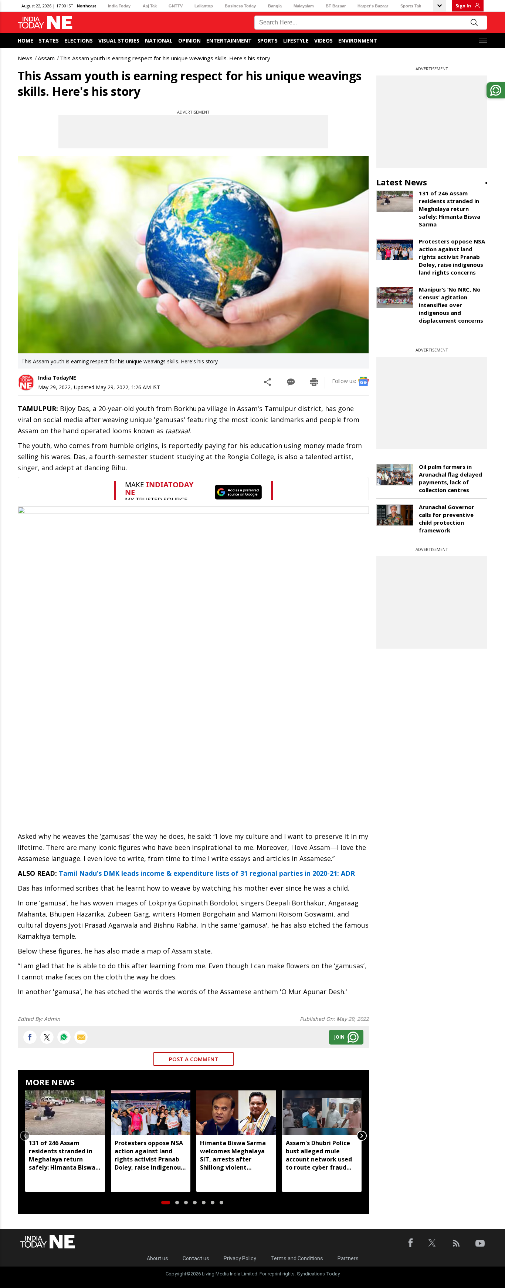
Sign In (463, 6)
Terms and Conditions (297, 1258)
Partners (348, 1258)
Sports (267, 40)
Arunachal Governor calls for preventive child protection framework (446, 518)
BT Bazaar (336, 6)
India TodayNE (57, 377)
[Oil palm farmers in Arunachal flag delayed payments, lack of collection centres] (395, 474)
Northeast (86, 6)
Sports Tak (410, 6)
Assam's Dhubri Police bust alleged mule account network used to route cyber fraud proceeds (319, 1155)
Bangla (275, 6)
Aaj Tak (150, 6)
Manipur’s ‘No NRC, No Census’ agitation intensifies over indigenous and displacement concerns (451, 305)
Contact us (196, 1258)
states (49, 40)
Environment (357, 40)
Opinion (189, 40)
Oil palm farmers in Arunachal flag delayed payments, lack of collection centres (450, 478)
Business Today (240, 6)
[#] (64, 1037)
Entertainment (229, 40)
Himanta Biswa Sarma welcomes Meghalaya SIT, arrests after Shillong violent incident (233, 1155)
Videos (323, 40)
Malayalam (304, 6)
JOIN (339, 1037)
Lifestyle (296, 40)
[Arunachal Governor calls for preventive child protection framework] (395, 515)
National (159, 40)
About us (157, 1258)
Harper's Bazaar (372, 6)
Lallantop (203, 6)
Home (25, 40)
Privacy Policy (240, 1258)
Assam (46, 58)
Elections (78, 40)
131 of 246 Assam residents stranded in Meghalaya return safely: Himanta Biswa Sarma (62, 1155)
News (25, 58)
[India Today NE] (45, 23)
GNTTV (176, 6)
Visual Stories (118, 40)
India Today (119, 6)
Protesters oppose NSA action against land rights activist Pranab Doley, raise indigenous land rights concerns (149, 1155)
